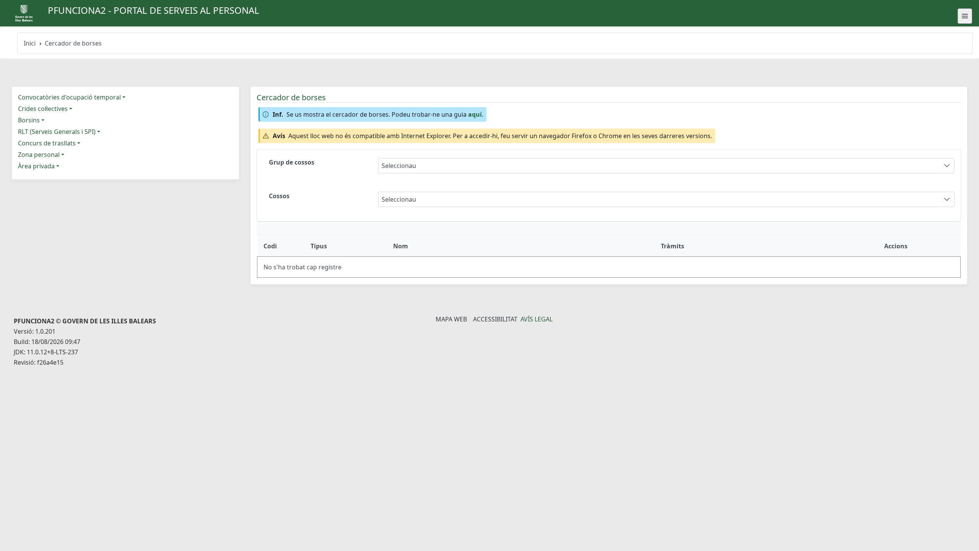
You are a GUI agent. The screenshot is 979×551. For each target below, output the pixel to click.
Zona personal (39, 154)
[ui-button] (965, 16)
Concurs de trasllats (47, 143)
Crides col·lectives (43, 108)
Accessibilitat (495, 319)
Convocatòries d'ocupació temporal (69, 97)
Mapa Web (451, 319)
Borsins (29, 120)
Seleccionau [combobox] (399, 165)
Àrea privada (36, 166)
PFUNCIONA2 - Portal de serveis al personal (153, 10)
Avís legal (536, 319)
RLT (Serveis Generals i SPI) (57, 131)
